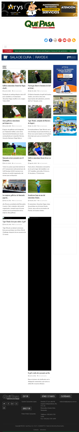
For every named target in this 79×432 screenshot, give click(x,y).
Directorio (43, 429)
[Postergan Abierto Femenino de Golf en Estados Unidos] (41, 76)
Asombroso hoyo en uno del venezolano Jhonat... (36, 196)
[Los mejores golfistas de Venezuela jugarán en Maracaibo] (16, 186)
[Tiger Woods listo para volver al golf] (16, 218)
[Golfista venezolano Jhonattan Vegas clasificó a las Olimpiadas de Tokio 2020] (16, 76)
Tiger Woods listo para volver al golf (14, 221)
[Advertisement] (67, 151)
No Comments (18, 91)
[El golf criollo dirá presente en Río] (41, 293)
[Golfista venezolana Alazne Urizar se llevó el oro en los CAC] (41, 149)
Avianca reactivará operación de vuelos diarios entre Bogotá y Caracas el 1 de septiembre (31, 51)
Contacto (35, 429)
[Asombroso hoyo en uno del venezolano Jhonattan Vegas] (41, 186)
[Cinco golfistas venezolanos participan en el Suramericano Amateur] (16, 111)
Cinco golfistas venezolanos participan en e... (11, 121)
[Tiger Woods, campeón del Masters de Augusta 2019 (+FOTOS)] (41, 111)
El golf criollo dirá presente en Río (39, 373)
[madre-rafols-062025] (40, 57)
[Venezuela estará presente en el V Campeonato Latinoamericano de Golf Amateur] (16, 149)
